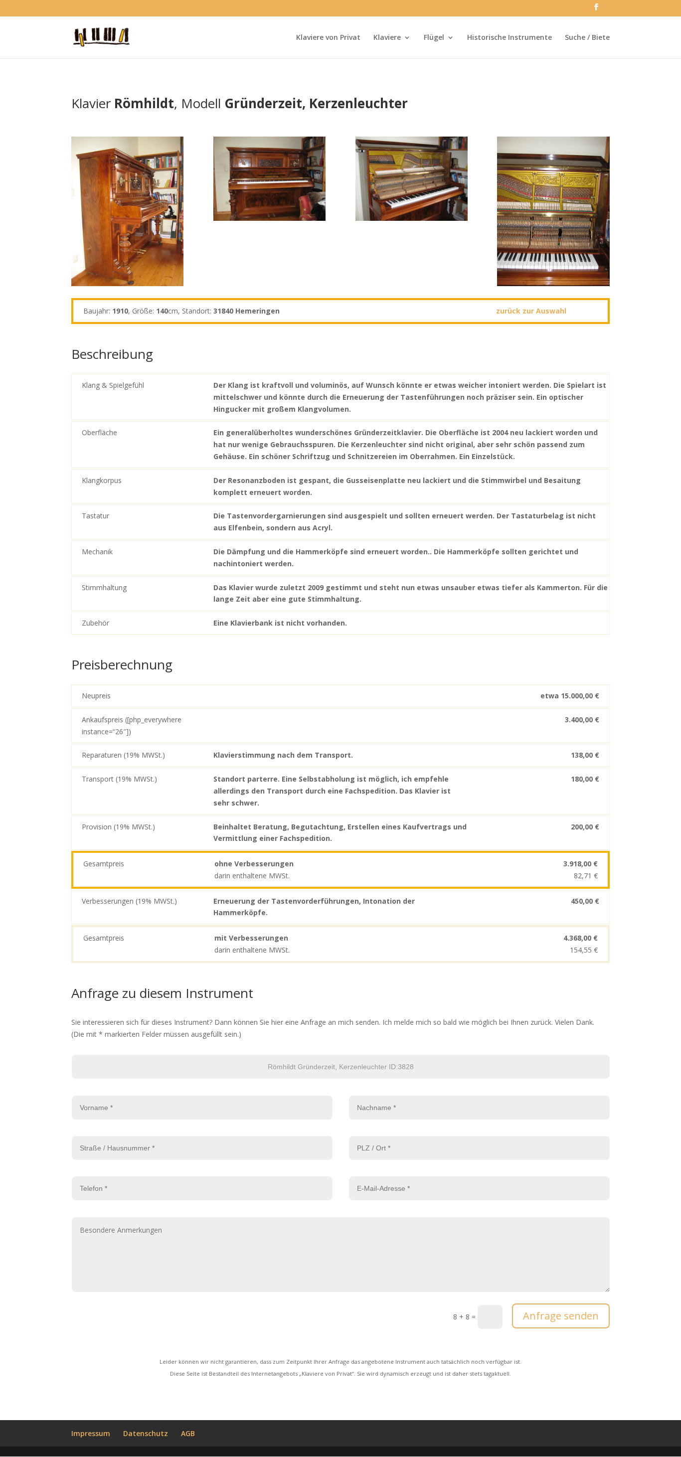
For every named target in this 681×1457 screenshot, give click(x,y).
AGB (188, 1433)
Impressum (90, 1433)
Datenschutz (145, 1433)
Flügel (434, 38)
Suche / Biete (587, 38)
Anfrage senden (561, 1315)
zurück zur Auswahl (531, 311)
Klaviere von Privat (328, 38)
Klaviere (387, 38)
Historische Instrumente (509, 38)
